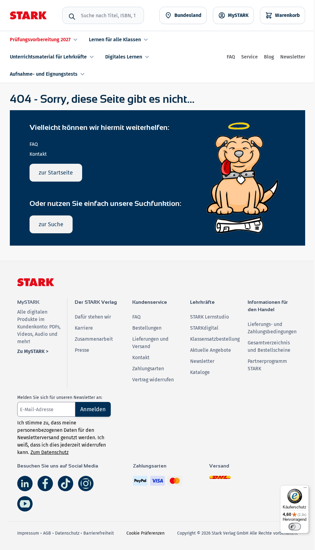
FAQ (231, 57)
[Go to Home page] (28, 15)
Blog (269, 57)
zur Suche (51, 224)
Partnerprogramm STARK (267, 364)
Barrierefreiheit (98, 533)
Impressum (28, 533)
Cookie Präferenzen (145, 533)
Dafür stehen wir (93, 317)
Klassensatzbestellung (215, 339)
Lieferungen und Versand (150, 342)
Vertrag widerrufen (153, 380)
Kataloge (200, 372)
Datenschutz (67, 533)
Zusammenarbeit (94, 339)
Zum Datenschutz (49, 452)
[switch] (295, 526)
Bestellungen (146, 328)
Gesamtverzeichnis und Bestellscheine (269, 346)
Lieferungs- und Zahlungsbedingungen (272, 328)
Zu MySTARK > (32, 351)
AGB (47, 533)
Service (249, 57)
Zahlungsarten (148, 368)
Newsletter (292, 57)
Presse (82, 350)
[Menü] (305, 489)
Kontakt (38, 154)
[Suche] (72, 16)
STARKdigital (204, 328)
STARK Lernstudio (209, 317)
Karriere (84, 328)
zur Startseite (56, 172)
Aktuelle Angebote (210, 350)
